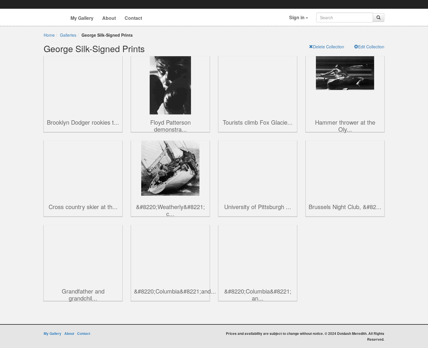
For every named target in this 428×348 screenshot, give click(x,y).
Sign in (297, 17)
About (109, 18)
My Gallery (81, 18)
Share (64, 90)
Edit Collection (371, 47)
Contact (133, 18)
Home (49, 35)
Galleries (68, 35)
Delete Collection (328, 47)
